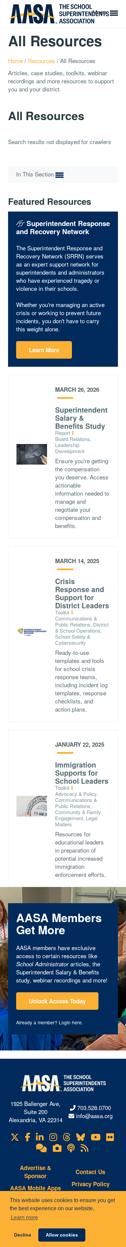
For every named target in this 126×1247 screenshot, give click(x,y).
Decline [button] (22, 1235)
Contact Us (90, 1172)
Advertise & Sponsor (35, 1172)
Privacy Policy (91, 1184)
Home (16, 60)
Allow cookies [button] (62, 1235)
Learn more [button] (24, 1217)
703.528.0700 (94, 1107)
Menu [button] (100, 12)
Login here (70, 1022)
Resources (42, 60)
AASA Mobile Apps (35, 1188)
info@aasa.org (94, 1115)
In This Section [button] (35, 174)
